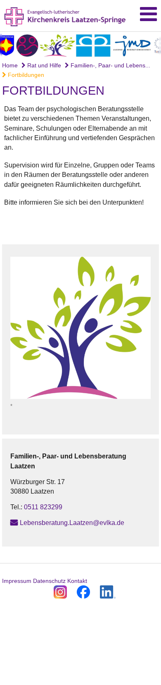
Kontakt (77, 581)
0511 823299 (43, 507)
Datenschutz (49, 581)
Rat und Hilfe (43, 65)
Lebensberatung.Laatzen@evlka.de (72, 522)
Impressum (16, 581)
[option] (80, 45)
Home (10, 65)
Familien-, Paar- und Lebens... (109, 65)
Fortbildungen (25, 75)
